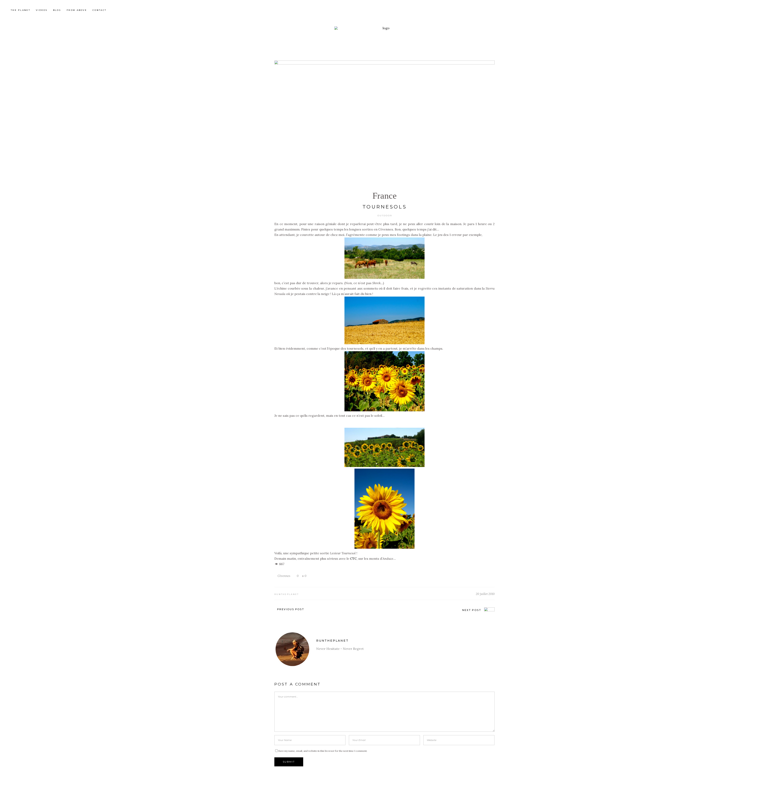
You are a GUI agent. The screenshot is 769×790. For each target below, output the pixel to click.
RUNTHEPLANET (286, 594)
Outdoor (384, 215)
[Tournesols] (292, 649)
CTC (353, 559)
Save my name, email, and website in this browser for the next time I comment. (322, 750)
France (384, 196)
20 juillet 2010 (485, 594)
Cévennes (284, 576)
